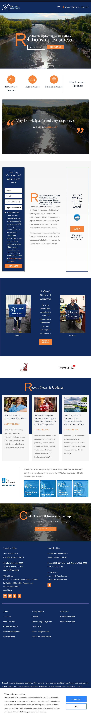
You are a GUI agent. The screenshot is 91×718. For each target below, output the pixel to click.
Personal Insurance (67, 617)
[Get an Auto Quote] (31, 489)
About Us (7, 617)
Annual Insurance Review (41, 636)
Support (35, 617)
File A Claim (36, 627)
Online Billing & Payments (42, 622)
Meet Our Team (9, 622)
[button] (58, 7)
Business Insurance (67, 622)
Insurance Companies (11, 631)
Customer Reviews (10, 627)
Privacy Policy (13, 258)
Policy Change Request (40, 631)
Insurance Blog (9, 636)
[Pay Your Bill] (48, 489)
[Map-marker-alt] (5, 596)
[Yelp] (14, 596)
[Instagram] (19, 596)
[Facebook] (10, 596)
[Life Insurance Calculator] (64, 489)
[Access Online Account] (80, 489)
